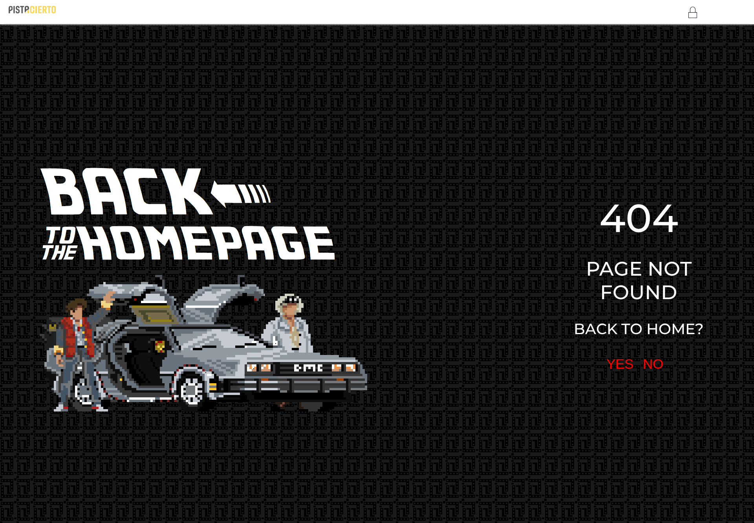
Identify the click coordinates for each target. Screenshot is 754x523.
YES (619, 363)
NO (653, 363)
